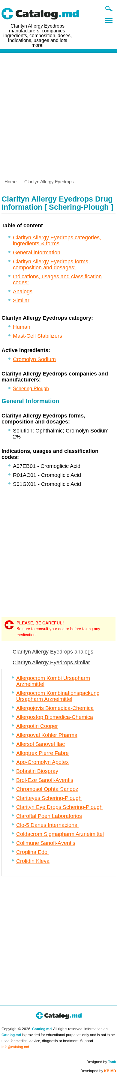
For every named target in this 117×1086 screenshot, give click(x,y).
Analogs (22, 292)
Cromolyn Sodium (34, 359)
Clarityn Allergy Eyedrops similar (51, 663)
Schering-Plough (31, 388)
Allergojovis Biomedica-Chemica (55, 708)
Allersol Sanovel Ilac (40, 744)
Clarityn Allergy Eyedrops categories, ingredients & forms (57, 241)
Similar (21, 301)
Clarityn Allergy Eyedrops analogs (53, 652)
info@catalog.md (15, 1047)
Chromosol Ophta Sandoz (47, 789)
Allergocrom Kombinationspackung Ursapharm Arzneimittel (58, 696)
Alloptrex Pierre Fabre (42, 753)
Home (10, 181)
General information (36, 253)
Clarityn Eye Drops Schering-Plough (59, 807)
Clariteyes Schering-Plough (49, 798)
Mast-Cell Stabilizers (37, 336)
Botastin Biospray (37, 771)
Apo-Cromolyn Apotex (42, 762)
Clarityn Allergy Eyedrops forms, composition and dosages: (51, 265)
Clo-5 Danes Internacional (47, 825)
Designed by (101, 1062)
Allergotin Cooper (37, 726)
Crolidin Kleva (33, 861)
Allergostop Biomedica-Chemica (54, 717)
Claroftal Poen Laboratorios (49, 816)
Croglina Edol (32, 852)
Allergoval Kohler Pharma (46, 735)
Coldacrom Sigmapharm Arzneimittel (60, 834)
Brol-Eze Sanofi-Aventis (44, 780)
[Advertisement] (58, 113)
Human (21, 327)
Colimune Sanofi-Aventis (45, 843)
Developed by (98, 1071)
